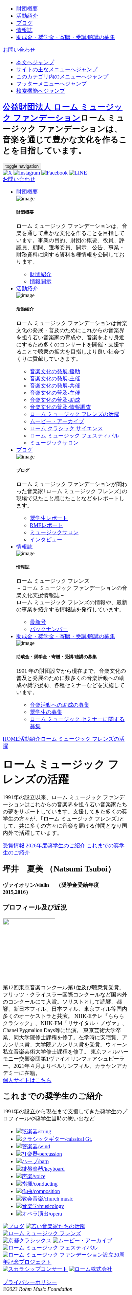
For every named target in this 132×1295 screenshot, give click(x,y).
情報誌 (24, 547)
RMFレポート (46, 525)
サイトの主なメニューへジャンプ (56, 69)
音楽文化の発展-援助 (55, 371)
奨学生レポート (49, 518)
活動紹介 (27, 288)
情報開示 (40, 281)
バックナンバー (49, 629)
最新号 (38, 622)
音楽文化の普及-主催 (55, 393)
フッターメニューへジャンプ (51, 84)
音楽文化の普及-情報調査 (60, 407)
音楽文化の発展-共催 (55, 386)
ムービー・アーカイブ (57, 421)
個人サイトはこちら (27, 1080)
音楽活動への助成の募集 (59, 705)
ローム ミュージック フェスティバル (74, 435)
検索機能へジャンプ (40, 91)
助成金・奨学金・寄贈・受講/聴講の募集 (65, 636)
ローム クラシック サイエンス (66, 428)
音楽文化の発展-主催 (55, 378)
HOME (11, 739)
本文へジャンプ (35, 62)
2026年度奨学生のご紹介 (55, 845)
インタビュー (46, 539)
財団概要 (27, 192)
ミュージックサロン (54, 443)
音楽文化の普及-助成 (55, 400)
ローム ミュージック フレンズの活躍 (74, 414)
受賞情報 (13, 845)
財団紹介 (40, 274)
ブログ (24, 450)
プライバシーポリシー (30, 1282)
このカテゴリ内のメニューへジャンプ (62, 76)
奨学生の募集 (46, 712)
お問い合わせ (19, 50)
